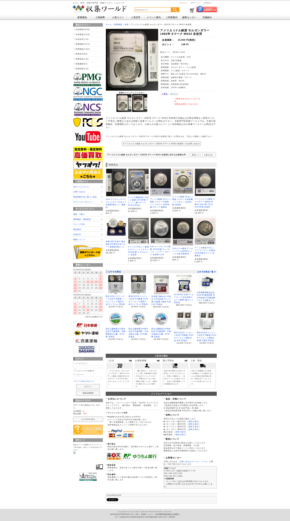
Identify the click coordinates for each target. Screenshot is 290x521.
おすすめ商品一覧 (205, 272)
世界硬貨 (118, 24)
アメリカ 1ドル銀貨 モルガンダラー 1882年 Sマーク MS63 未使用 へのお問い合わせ (161, 144)
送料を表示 (193, 421)
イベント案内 (154, 17)
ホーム (109, 24)
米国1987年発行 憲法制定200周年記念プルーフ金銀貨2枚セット (115, 244)
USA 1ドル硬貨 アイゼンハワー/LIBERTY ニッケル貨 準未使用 (182, 251)
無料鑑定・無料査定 (82, 219)
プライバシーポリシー (83, 202)
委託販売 (77, 229)
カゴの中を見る (88, 419)
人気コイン (118, 17)
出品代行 (77, 234)
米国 (127, 24)
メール (204, 461)
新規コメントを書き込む (203, 155)
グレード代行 (79, 224)
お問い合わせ (79, 192)
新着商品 (82, 17)
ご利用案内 (172, 17)
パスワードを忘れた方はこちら (83, 381)
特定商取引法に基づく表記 (85, 197)
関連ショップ (79, 239)
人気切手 (136, 17)
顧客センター (189, 17)
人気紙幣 (100, 17)
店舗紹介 (207, 17)
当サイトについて (81, 187)
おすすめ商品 (114, 272)
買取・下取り (79, 214)
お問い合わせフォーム (189, 461)
